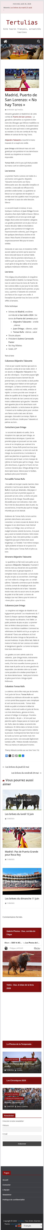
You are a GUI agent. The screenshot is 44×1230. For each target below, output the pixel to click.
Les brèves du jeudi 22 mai (17, 767)
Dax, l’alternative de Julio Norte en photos (19, 1065)
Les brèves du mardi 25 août (21, 7)
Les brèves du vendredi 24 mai (25, 773)
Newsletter (7, 1195)
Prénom (6, 1125)
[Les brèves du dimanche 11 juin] (22, 869)
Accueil (5, 1180)
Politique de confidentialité (14, 1199)
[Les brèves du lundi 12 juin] (22, 791)
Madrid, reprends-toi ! (14, 1102)
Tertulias (22, 22)
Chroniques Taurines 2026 (14, 1098)
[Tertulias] (5, 41)
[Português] (18, 1225)
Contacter (7, 1185)
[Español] (20, 1225)
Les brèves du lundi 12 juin (19, 814)
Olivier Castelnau (22, 1106)
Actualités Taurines (12, 89)
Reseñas (24, 89)
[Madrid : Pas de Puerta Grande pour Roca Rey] (22, 829)
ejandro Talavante (13, 140)
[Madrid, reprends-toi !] (22, 1089)
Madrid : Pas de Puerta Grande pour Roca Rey (21, 853)
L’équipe (6, 1190)
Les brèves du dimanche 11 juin (22, 898)
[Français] (16, 1225)
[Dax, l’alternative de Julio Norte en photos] (22, 1053)
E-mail (5, 1134)
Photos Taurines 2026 (28, 1059)
